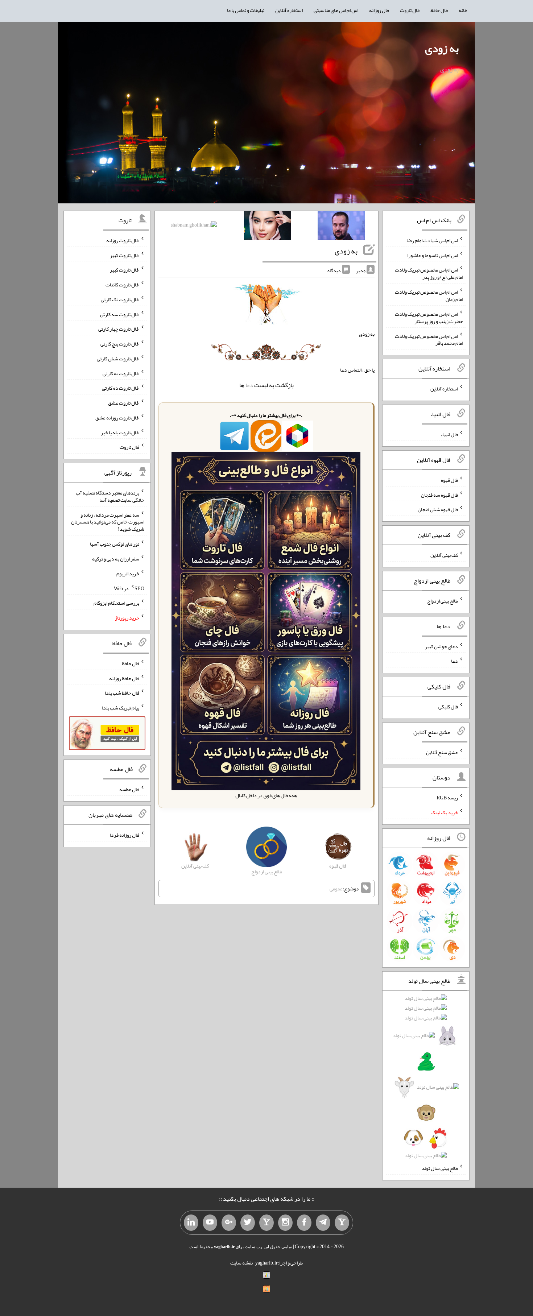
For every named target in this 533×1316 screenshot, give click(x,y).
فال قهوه (449, 480)
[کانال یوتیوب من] (210, 1222)
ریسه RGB (447, 798)
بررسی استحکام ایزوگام (116, 603)
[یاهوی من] (342, 1222)
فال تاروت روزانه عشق (117, 418)
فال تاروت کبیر (124, 255)
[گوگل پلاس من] (229, 1222)
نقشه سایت (241, 1263)
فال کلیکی (448, 707)
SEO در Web (129, 588)
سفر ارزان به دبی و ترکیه (115, 559)
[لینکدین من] (191, 1222)
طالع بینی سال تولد (440, 1168)
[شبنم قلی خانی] (194, 226)
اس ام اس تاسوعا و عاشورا (432, 255)
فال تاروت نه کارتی (121, 373)
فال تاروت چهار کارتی (118, 329)
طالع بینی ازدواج (442, 601)
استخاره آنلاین (289, 10)
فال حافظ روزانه (124, 678)
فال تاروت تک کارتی (120, 299)
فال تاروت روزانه (122, 240)
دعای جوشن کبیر (441, 646)
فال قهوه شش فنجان (438, 509)
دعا (249, 385)
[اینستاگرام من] (285, 1222)
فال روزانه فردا (124, 835)
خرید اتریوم (127, 573)
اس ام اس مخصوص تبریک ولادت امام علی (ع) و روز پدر (429, 273)
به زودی (442, 48)
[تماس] (266, 1222)
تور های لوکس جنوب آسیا (114, 544)
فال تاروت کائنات (122, 285)
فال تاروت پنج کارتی (119, 344)
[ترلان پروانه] (267, 227)
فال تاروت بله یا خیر (120, 432)
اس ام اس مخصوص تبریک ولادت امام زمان (429, 295)
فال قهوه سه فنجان (439, 494)
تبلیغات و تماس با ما (245, 10)
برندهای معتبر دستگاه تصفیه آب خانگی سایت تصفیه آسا (110, 496)
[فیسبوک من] (304, 1222)
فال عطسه (129, 789)
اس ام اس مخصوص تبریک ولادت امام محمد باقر (429, 339)
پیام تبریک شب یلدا (120, 708)
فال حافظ (439, 10)
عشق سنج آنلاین (442, 752)
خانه (463, 10)
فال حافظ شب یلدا (122, 693)
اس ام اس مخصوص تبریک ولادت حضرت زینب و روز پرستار (429, 317)
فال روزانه (379, 10)
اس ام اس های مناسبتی (336, 10)
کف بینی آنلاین (444, 555)
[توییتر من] (247, 1222)
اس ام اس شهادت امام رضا (432, 240)
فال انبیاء (449, 434)
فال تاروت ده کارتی (120, 388)
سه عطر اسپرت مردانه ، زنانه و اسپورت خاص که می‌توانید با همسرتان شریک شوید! (107, 521)
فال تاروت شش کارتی (118, 358)
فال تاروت (410, 10)
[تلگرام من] (323, 1222)
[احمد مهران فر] (341, 227)
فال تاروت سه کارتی (119, 314)
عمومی (336, 888)
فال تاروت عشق (123, 403)
